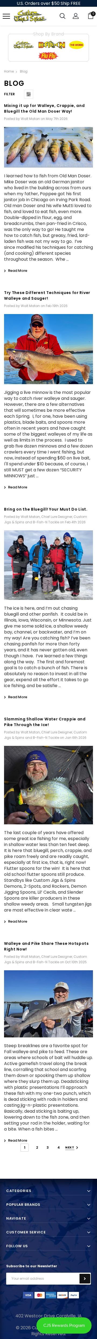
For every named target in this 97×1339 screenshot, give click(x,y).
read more (17, 270)
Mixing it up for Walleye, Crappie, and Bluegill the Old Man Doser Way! (44, 108)
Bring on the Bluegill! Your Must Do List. (46, 509)
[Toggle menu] (6, 16)
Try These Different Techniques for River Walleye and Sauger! (47, 295)
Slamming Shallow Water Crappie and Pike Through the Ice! (45, 721)
